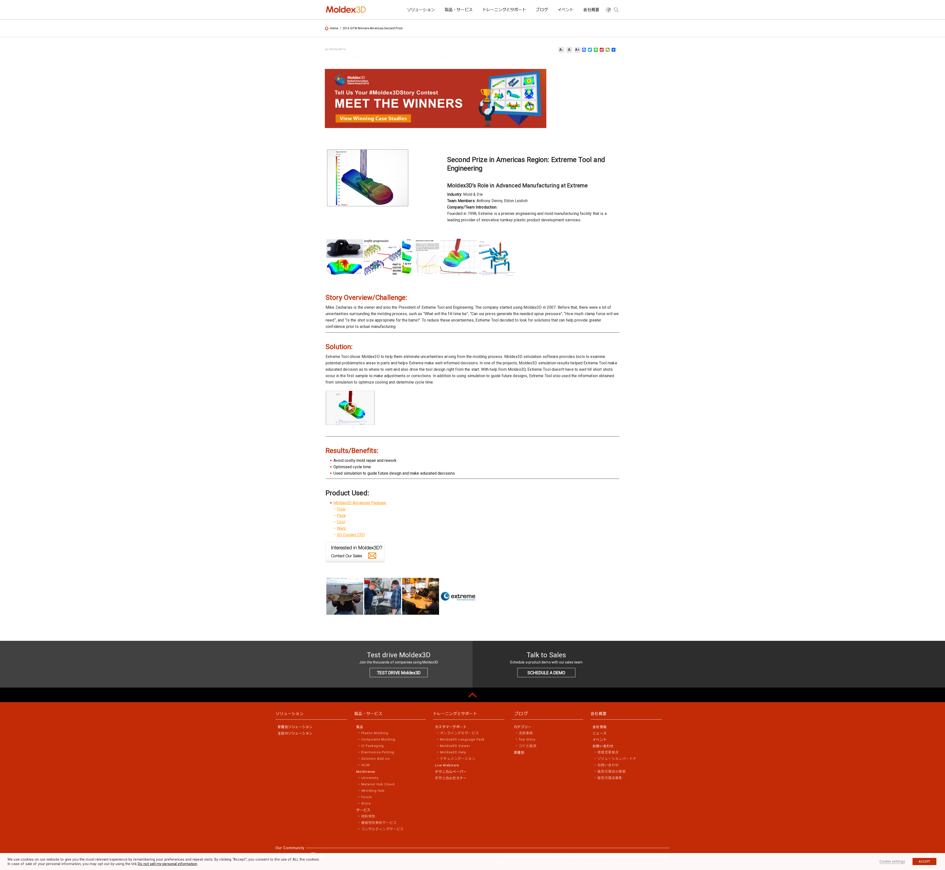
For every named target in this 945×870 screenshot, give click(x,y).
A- (561, 50)
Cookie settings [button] (892, 861)
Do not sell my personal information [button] (167, 864)
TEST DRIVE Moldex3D (399, 672)
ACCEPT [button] (924, 861)
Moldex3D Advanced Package (359, 502)
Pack (341, 515)
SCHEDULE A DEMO (546, 672)
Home (334, 28)
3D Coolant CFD (351, 534)
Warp (341, 528)
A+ (577, 50)
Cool (341, 522)
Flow (341, 509)
